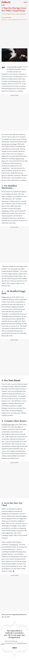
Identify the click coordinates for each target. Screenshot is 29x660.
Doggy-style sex (7, 297)
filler (15, 526)
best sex (19, 163)
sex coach (14, 269)
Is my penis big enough (14, 67)
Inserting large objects (9, 425)
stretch (9, 519)
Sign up (14, 647)
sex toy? (5, 538)
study (3, 403)
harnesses (15, 545)
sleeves (19, 542)
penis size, (18, 81)
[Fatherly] (6, 2)
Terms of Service (20, 643)
